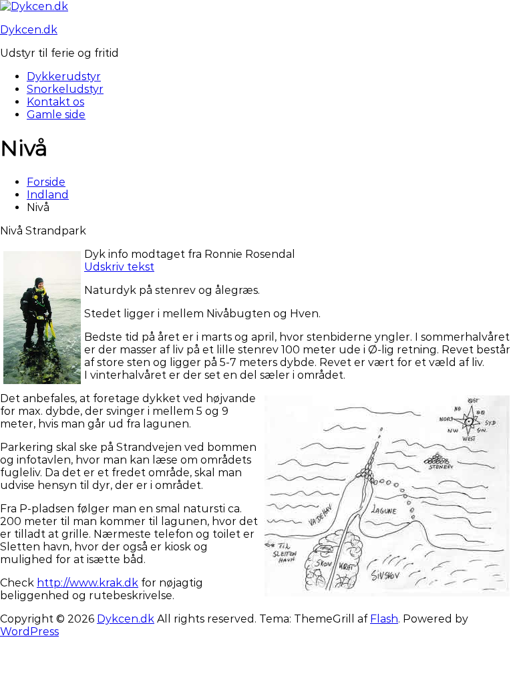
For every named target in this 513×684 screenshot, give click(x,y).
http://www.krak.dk (87, 582)
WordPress (29, 631)
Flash (384, 619)
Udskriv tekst (119, 267)
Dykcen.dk (28, 29)
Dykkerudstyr (64, 76)
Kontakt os (55, 102)
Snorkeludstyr (65, 89)
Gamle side (56, 114)
